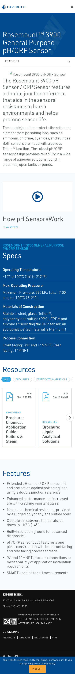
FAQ (54, 637)
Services (24, 637)
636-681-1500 (19, 606)
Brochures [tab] (22, 379)
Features (12, 61)
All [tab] (6, 379)
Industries (41, 637)
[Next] (70, 417)
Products (9, 637)
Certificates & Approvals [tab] (52, 379)
